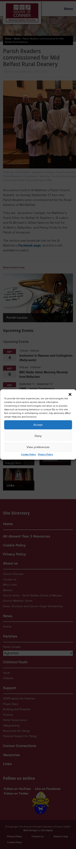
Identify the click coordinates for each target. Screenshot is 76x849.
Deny (38, 436)
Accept (38, 425)
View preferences (38, 447)
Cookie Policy (28, 454)
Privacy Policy (45, 454)
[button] (70, 394)
